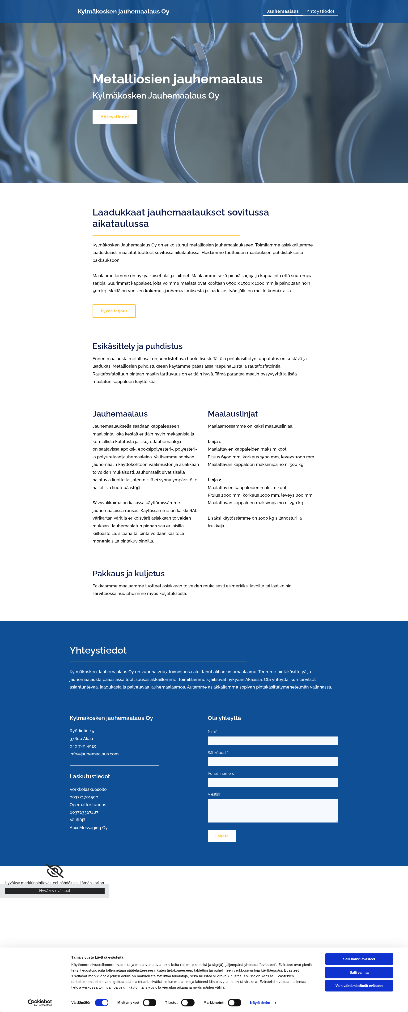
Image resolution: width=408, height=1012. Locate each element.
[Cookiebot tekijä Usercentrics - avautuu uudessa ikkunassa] (40, 1002)
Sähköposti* (218, 752)
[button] (115, 117)
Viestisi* (214, 794)
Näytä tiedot (260, 1003)
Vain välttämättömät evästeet (359, 986)
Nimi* (212, 731)
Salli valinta (359, 972)
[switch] (149, 1002)
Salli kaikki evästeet (359, 959)
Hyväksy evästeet (54, 890)
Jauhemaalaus (283, 11)
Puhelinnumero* (222, 773)
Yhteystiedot (320, 11)
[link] (55, 871)
